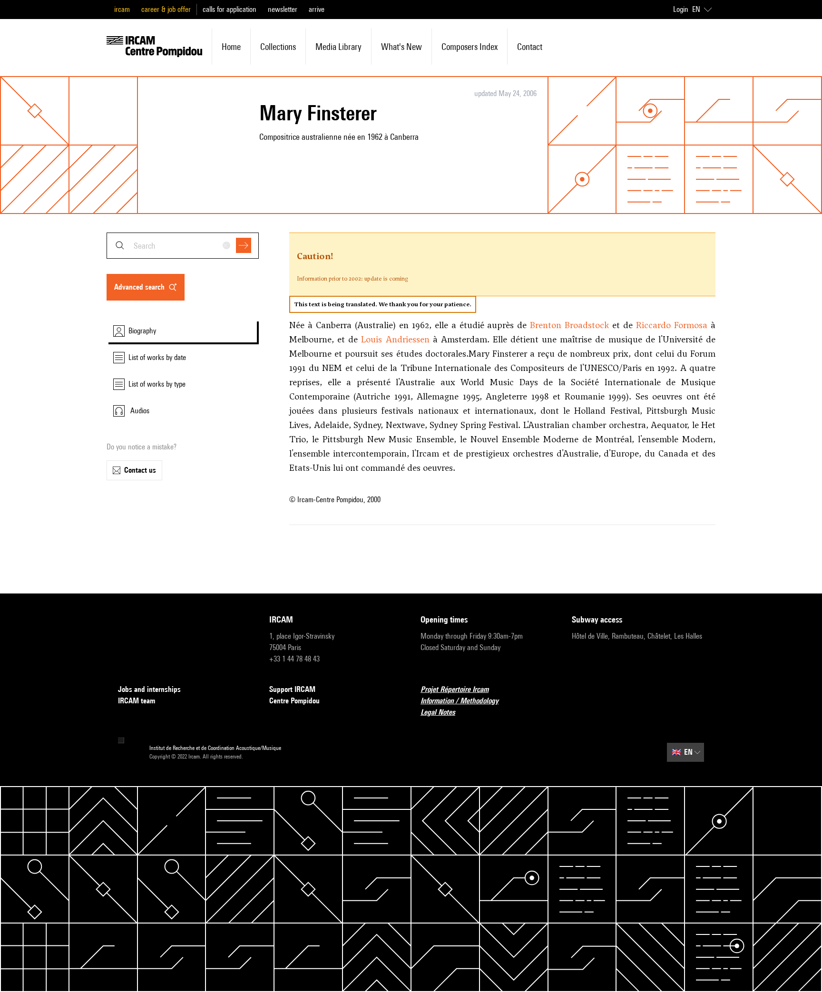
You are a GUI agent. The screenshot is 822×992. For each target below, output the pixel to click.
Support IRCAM (292, 689)
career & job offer (166, 9)
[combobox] (183, 246)
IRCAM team (136, 700)
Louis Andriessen (395, 339)
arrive (316, 9)
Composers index (469, 46)
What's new (401, 46)
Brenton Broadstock (569, 325)
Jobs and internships (149, 689)
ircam (122, 9)
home (231, 46)
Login (680, 9)
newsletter (282, 9)
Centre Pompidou (294, 700)
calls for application (229, 9)
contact (529, 46)
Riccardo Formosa (671, 325)
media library (338, 46)
